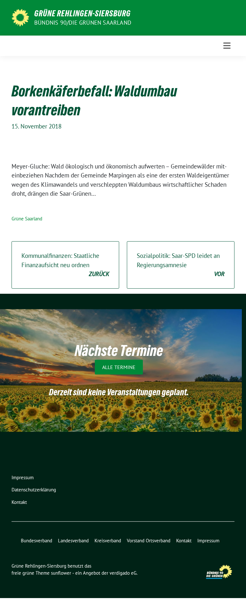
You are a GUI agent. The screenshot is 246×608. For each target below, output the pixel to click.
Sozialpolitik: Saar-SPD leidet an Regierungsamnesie (181, 265)
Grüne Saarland (27, 219)
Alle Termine (118, 367)
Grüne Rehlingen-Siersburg (82, 13)
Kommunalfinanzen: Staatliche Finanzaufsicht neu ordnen (65, 265)
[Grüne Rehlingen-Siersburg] (20, 17)
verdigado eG (123, 573)
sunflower (61, 573)
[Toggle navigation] (226, 45)
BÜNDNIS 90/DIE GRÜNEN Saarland (82, 22)
